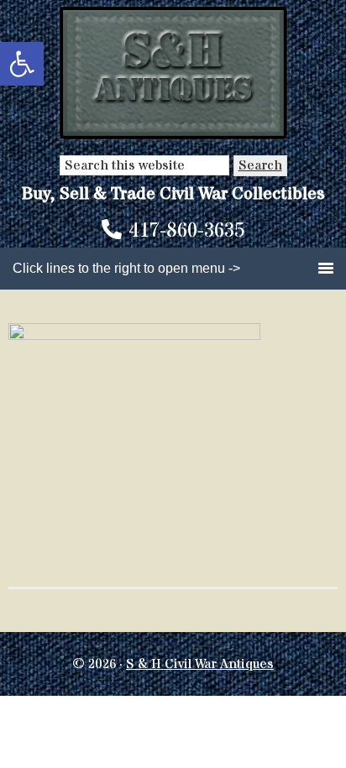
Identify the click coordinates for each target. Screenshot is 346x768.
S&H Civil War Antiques (173, 73)
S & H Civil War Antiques (200, 664)
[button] (22, 64)
